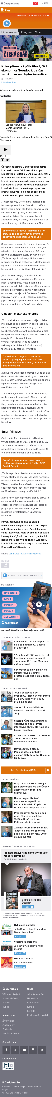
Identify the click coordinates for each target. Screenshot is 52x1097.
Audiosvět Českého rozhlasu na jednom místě (22, 630)
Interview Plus (8, 82)
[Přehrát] (5, 150)
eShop (5, 1007)
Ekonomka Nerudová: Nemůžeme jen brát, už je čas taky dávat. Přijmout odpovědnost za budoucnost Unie (24, 233)
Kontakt (31, 1011)
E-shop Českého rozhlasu (19, 846)
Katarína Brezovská (31, 553)
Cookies (6, 1087)
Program (21, 16)
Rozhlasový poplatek (38, 1015)
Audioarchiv (35, 16)
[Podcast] (2, 160)
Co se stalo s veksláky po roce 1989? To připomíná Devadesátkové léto (32, 738)
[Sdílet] (7, 160)
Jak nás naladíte (35, 994)
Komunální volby (11, 998)
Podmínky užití (34, 1087)
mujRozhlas (7, 584)
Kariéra (30, 1007)
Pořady (7, 611)
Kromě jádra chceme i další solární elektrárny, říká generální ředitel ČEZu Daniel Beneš (24, 463)
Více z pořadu (11, 779)
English (5, 1089)
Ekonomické (9, 32)
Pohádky (8, 605)
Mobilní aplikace (10, 1033)
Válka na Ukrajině (11, 994)
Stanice (6, 1002)
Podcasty (7, 1029)
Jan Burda (14, 553)
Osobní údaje (19, 1087)
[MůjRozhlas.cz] (5, 96)
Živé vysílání (10, 617)
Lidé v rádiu (33, 1002)
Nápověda (32, 998)
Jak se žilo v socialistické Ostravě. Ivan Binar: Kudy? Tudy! (29, 710)
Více (39, 32)
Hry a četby (9, 593)
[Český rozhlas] (10, 3)
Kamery (47, 16)
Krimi (6, 599)
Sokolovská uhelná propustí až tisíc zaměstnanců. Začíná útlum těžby (32, 644)
